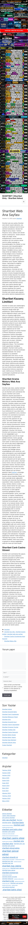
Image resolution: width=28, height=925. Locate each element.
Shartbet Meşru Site (10, 641)
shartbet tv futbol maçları (19, 878)
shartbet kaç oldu (9, 632)
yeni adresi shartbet (8, 887)
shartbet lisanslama (17, 861)
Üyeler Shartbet (7, 745)
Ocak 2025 (5, 783)
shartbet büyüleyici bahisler (7, 825)
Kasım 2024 (5, 785)
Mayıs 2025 (5, 778)
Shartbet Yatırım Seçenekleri (10, 724)
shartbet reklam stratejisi (7, 874)
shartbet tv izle (8, 881)
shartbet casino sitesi (13, 838)
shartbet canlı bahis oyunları (7, 827)
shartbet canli (19, 825)
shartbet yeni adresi (16, 883)
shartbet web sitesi (6, 883)
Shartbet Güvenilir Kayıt (9, 722)
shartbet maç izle (7, 863)
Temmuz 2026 (6, 770)
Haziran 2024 (6, 798)
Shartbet (7, 629)
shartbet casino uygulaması (7, 841)
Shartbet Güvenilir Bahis (9, 712)
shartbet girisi (7, 843)
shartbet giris (18, 841)
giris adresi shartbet (8, 817)
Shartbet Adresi (7, 709)
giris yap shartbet (9, 820)
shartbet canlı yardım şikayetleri (8, 833)
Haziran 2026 (6, 773)
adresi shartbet (7, 813)
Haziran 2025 (6, 775)
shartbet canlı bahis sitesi (12, 829)
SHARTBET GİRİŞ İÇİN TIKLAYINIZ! (14, 30)
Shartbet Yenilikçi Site (8, 730)
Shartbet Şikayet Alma (9, 742)
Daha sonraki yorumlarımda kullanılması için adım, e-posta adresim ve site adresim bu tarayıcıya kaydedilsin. (13, 687)
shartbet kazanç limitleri (19, 859)
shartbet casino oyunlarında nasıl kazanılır (10, 835)
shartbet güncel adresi (10, 853)
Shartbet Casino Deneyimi (10, 732)
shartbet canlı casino (8, 831)
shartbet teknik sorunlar (9, 876)
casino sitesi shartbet (8, 815)
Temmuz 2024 (6, 796)
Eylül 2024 (5, 791)
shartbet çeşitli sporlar (6, 885)
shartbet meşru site (6, 868)
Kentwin (14, 472)
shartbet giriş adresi (8, 846)
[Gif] (14, 82)
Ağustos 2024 (6, 793)
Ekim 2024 (5, 788)
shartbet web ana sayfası (15, 634)
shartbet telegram (7, 878)
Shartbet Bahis (18, 822)
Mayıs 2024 (5, 801)
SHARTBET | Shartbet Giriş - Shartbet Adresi (12, 197)
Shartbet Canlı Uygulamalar (10, 714)
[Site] (14, 51)
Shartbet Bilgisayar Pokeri (10, 717)
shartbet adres (6, 822)
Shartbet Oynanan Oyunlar (10, 727)
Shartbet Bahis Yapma (9, 737)
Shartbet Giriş (6, 719)
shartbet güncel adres (11, 848)
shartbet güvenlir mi (10, 857)
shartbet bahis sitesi (12, 889)
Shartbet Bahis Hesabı (9, 735)
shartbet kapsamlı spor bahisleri (8, 859)
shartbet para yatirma (17, 868)
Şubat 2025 (5, 780)
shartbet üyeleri (15, 885)
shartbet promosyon (10, 873)
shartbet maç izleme (11, 866)
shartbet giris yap (19, 843)
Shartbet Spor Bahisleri (9, 740)
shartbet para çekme (8, 870)
